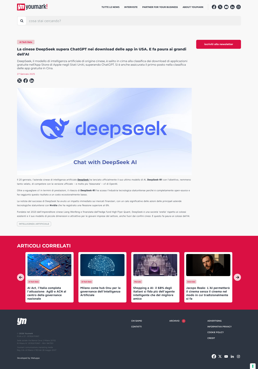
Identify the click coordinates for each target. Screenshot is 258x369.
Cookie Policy (215, 332)
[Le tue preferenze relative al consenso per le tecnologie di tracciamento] (253, 366)
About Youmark (193, 7)
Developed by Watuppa (28, 358)
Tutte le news (110, 7)
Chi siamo (136, 320)
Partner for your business (160, 7)
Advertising (214, 320)
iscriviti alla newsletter (218, 44)
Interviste (131, 7)
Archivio (174, 320)
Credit (211, 338)
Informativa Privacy (219, 326)
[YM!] (32, 7)
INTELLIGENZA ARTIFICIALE (34, 224)
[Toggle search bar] (22, 21)
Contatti (136, 326)
